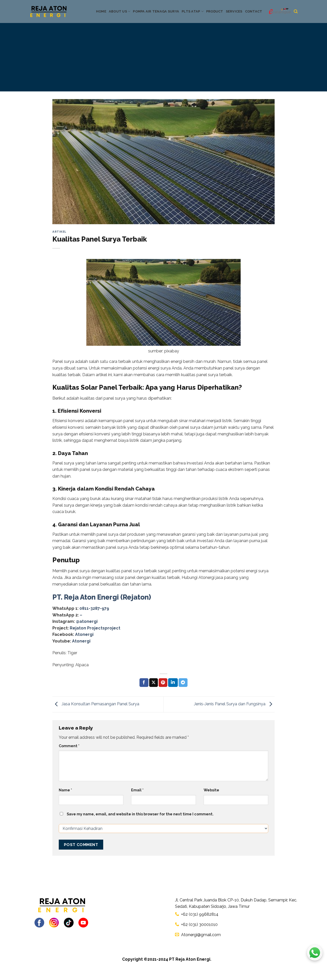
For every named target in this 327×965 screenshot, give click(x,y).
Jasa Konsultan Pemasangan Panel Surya (100, 703)
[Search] (296, 11)
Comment (69, 746)
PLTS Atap (191, 11)
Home (101, 11)
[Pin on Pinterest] (163, 682)
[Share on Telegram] (183, 682)
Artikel (59, 231)
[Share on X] (153, 682)
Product (214, 11)
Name (65, 790)
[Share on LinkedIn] (173, 682)
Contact (253, 11)
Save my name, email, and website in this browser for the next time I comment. (140, 814)
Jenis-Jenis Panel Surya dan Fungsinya (230, 703)
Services (234, 11)
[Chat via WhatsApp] (314, 952)
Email (137, 790)
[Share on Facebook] (143, 682)
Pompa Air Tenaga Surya (156, 11)
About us (118, 11)
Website (211, 790)
